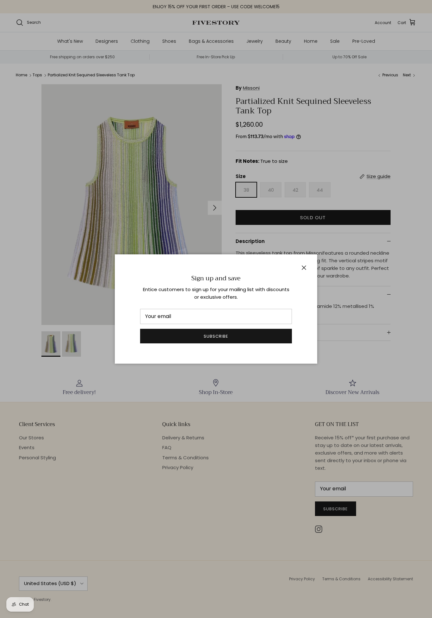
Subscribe (216, 336)
